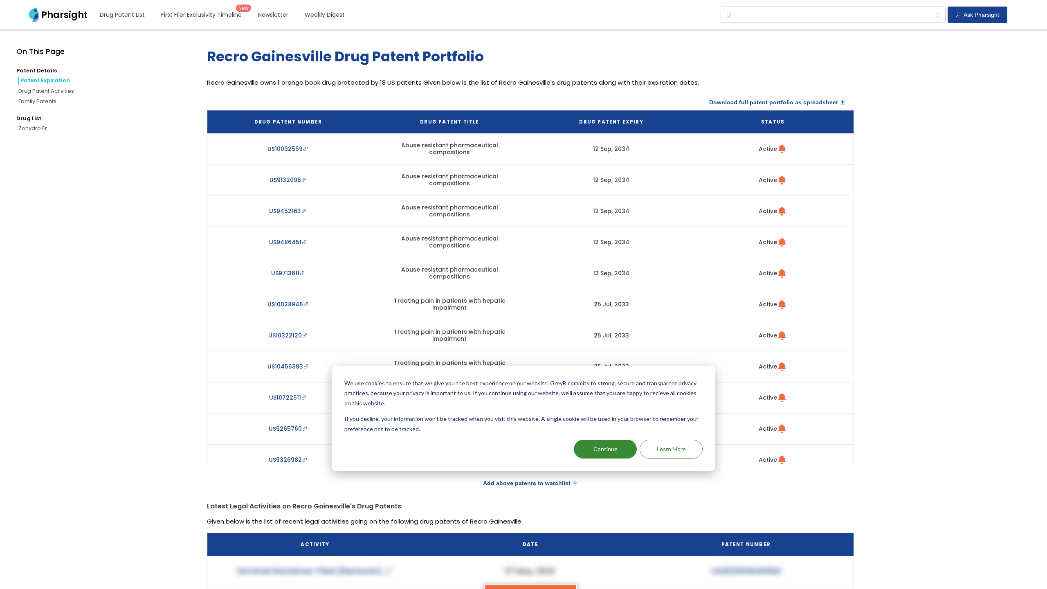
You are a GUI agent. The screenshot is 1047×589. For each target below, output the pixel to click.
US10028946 (285, 304)
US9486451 (285, 242)
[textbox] (833, 15)
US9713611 (285, 273)
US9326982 (285, 460)
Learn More (671, 448)
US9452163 (285, 211)
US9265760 (285, 429)
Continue (605, 448)
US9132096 (285, 180)
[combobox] (833, 15)
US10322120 (285, 335)
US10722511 (285, 397)
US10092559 (285, 149)
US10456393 (285, 366)
